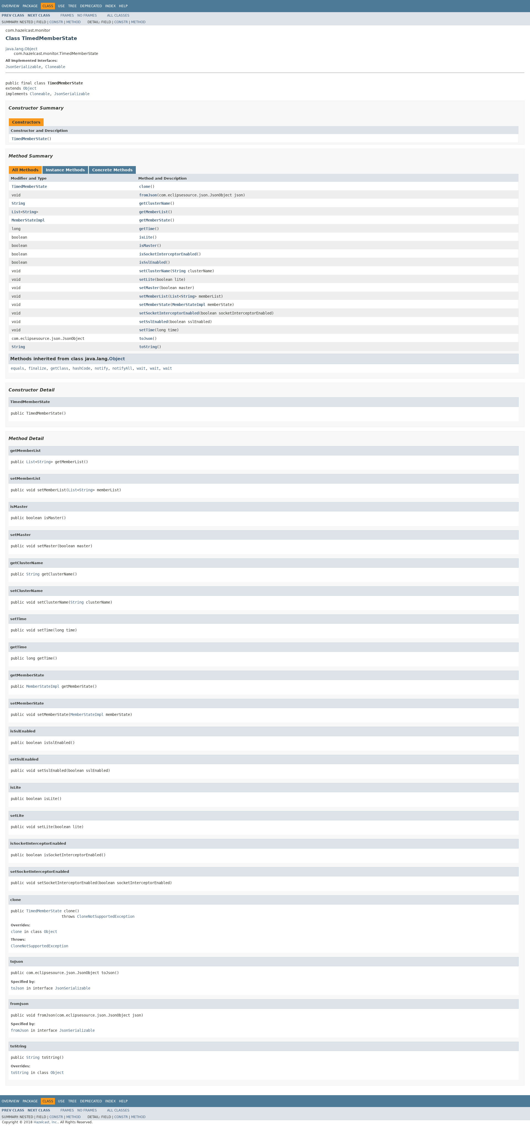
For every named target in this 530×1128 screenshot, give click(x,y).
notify (101, 368)
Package (30, 6)
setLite (147, 279)
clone (144, 186)
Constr (56, 22)
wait (141, 368)
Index (110, 6)
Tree (72, 6)
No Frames (87, 15)
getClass (59, 368)
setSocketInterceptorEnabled (169, 313)
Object (29, 88)
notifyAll (122, 368)
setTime (147, 330)
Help (123, 6)
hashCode (81, 368)
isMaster (148, 245)
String (18, 203)
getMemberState (154, 220)
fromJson (148, 195)
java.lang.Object (21, 49)
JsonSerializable (23, 67)
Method (73, 22)
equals (17, 368)
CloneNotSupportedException (105, 916)
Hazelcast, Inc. (46, 1122)
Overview (10, 6)
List (16, 212)
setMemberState (154, 304)
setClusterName (154, 271)
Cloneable (55, 67)
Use (61, 6)
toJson (145, 338)
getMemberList (153, 212)
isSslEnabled (152, 262)
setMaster (149, 288)
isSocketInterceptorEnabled (168, 254)
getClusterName (154, 203)
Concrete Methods (112, 170)
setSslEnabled (153, 321)
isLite (145, 237)
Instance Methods (65, 170)
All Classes (118, 15)
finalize (37, 368)
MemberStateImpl (28, 220)
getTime (147, 228)
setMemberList (153, 296)
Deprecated (91, 6)
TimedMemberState (29, 139)
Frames (67, 15)
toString (148, 347)
